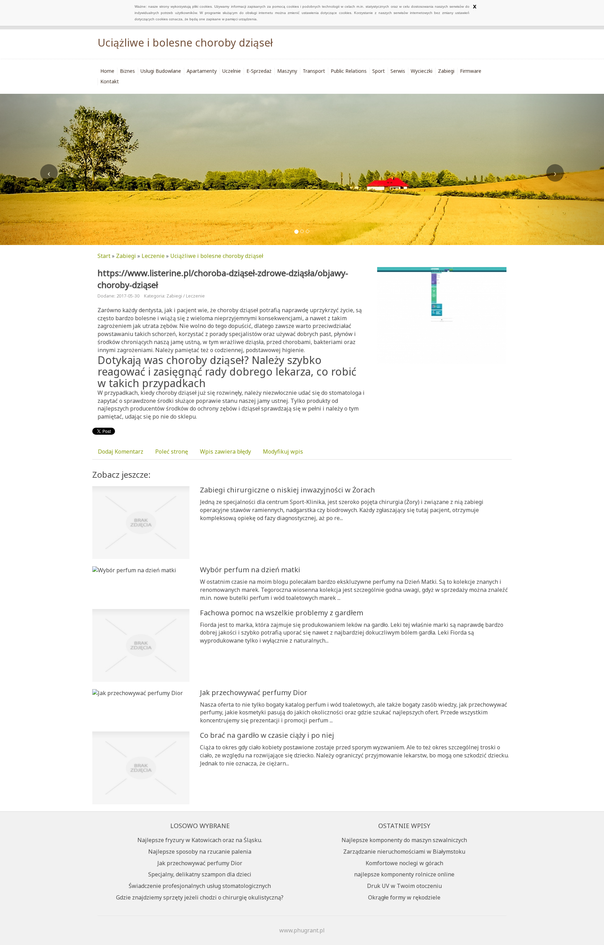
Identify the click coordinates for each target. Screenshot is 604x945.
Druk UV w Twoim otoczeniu (404, 886)
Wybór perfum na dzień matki (250, 569)
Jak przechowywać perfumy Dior (253, 692)
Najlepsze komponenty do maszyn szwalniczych (404, 840)
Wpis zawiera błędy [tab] (225, 451)
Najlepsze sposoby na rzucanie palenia (199, 851)
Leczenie (153, 256)
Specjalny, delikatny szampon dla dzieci (199, 874)
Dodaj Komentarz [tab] (120, 451)
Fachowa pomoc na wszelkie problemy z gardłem (281, 612)
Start (104, 256)
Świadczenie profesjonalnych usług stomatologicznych (200, 886)
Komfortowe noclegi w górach (404, 863)
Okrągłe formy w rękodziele (404, 897)
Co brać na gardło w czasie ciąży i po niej (267, 735)
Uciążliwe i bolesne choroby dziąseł (216, 256)
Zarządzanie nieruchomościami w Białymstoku (404, 851)
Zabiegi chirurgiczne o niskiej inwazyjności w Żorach (287, 490)
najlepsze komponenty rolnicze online (404, 874)
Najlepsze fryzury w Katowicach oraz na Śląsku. (199, 840)
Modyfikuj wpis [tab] (283, 451)
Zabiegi (126, 256)
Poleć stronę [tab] (171, 451)
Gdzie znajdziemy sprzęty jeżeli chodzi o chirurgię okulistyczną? (199, 897)
